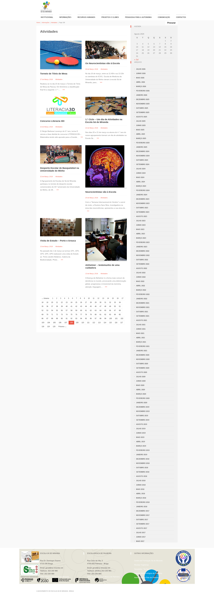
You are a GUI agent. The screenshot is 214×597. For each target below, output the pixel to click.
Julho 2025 (140, 121)
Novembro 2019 (142, 411)
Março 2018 (141, 498)
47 (100, 306)
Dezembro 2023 (142, 199)
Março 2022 (141, 290)
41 (71, 306)
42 (76, 306)
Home (38, 22)
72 (57, 314)
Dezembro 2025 (142, 99)
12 (98, 298)
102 (122, 318)
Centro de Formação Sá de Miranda (148, 561)
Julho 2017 (140, 533)
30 (100, 302)
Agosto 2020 (141, 372)
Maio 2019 (140, 437)
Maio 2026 (140, 78)
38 (57, 306)
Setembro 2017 (142, 524)
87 (47, 318)
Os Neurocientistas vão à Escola (102, 63)
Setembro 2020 (142, 368)
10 (89, 298)
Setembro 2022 (142, 264)
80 (95, 314)
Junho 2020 (141, 381)
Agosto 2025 (141, 117)
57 (66, 310)
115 (110, 322)
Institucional (47, 17)
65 (105, 310)
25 (76, 302)
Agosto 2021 (141, 320)
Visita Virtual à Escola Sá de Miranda (54, 577)
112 (94, 322)
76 (76, 314)
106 (60, 322)
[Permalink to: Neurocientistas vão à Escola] (104, 166)
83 (110, 314)
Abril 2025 (140, 134)
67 (115, 310)
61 (86, 310)
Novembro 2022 (142, 255)
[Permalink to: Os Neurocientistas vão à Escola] (106, 50)
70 (47, 314)
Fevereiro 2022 (142, 294)
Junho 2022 (141, 277)
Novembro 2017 (142, 515)
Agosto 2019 (141, 424)
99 (105, 318)
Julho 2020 (140, 377)
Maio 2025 (140, 130)
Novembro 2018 (142, 463)
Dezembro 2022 (142, 251)
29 (95, 302)
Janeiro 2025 (141, 147)
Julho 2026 (140, 69)
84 (115, 314)
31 (105, 302)
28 (91, 302)
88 (52, 318)
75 (71, 314)
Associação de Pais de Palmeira (146, 577)
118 (43, 326)
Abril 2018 (140, 494)
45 (91, 306)
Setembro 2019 (142, 420)
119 (48, 326)
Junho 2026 (141, 73)
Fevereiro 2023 (142, 242)
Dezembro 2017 (142, 511)
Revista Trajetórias (141, 565)
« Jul (136, 60)
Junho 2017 (141, 537)
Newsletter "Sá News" (142, 569)
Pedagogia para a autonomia (138, 17)
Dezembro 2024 (142, 151)
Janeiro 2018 (141, 507)
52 (42, 310)
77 (81, 314)
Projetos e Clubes (110, 17)
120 (54, 326)
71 (52, 314)
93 (76, 318)
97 (95, 318)
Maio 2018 (140, 489)
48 (105, 306)
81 (100, 314)
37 (52, 306)
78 (86, 314)
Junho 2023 (141, 225)
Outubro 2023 (142, 208)
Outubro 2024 (142, 160)
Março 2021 (141, 342)
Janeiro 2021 (141, 351)
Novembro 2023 (142, 203)
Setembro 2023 (142, 212)
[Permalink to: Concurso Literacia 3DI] (61, 106)
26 (81, 302)
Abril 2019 (140, 442)
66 (110, 310)
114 (105, 322)
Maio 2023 (140, 229)
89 (57, 318)
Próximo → (62, 326)
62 (91, 310)
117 (121, 322)
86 (42, 318)
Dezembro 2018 (142, 459)
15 (113, 298)
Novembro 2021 (142, 307)
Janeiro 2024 (141, 195)
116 (116, 322)
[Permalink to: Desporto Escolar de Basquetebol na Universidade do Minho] (61, 154)
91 (66, 318)
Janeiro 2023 (141, 247)
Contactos (181, 17)
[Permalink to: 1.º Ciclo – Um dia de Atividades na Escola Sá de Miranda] (106, 106)
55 (57, 310)
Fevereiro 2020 (142, 398)
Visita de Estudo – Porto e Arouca (58, 240)
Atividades (54, 22)
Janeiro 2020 (141, 403)
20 (52, 302)
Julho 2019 (140, 429)
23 (66, 302)
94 (81, 318)
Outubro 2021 (142, 312)
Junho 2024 (141, 173)
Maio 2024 (140, 177)
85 (120, 314)
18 (42, 302)
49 (110, 306)
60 (81, 310)
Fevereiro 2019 (142, 450)
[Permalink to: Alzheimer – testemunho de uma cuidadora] (106, 239)
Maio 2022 (140, 281)
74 (66, 314)
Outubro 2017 (142, 520)
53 (47, 310)
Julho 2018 (140, 481)
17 (122, 298)
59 (76, 310)
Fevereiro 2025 (142, 143)
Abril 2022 (140, 286)
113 (99, 322)
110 (82, 322)
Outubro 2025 (142, 108)
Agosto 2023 (141, 216)
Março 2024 (141, 186)
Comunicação (164, 17)
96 (91, 318)
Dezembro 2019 (142, 407)
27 (86, 302)
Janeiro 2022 (141, 299)
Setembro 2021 (142, 316)
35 (42, 306)
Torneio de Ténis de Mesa (53, 73)
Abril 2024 (140, 182)
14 (108, 298)
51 (120, 306)
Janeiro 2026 (141, 95)
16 (118, 298)
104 (48, 322)
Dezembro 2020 (142, 355)
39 (62, 306)
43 (81, 306)
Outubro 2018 (142, 468)
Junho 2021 (141, 329)
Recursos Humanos (86, 17)
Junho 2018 (141, 485)
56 (62, 310)
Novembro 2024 (142, 156)
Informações (65, 17)
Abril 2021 (140, 338)
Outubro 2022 (142, 260)
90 (62, 318)
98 (100, 318)
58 (71, 310)
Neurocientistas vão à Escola (100, 192)
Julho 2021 (140, 325)
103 (43, 322)
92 (71, 318)
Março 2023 (141, 238)
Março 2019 (141, 446)
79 (91, 314)
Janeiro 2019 (141, 455)
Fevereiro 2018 (142, 502)
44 (86, 306)
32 (110, 302)
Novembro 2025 (142, 104)
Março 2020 (141, 394)
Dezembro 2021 (142, 303)
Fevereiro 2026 (142, 91)
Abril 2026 (140, 82)
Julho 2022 (140, 273)
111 (88, 322)
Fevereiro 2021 (142, 346)
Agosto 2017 (141, 528)
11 (93, 298)
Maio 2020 (140, 385)
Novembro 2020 (142, 359)
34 (120, 302)
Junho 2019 (141, 433)
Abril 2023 (140, 234)
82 (105, 314)
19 (47, 302)
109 (77, 322)
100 (110, 318)
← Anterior (45, 298)
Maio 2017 (140, 541)
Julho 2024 (140, 169)
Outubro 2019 (142, 416)
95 (86, 318)
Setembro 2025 (142, 112)
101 (116, 318)
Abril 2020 (140, 390)
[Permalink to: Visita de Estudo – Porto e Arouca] (61, 227)
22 (62, 302)
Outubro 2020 (142, 364)
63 (95, 310)
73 (62, 314)
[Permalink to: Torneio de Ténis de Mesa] (61, 55)
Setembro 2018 (142, 472)
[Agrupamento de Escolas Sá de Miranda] (46, 7)
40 (66, 306)
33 (115, 302)
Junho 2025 (141, 125)
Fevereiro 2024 (142, 190)
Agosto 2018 (141, 476)
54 (52, 310)
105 (54, 322)
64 (100, 310)
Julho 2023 (140, 221)
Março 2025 (141, 138)
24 (71, 302)
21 (57, 302)
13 (103, 298)
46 (95, 306)
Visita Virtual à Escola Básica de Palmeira (103, 577)
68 (120, 310)
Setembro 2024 (142, 164)
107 (65, 322)
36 (47, 306)
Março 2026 (141, 86)
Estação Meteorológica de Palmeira (148, 573)
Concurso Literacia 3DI (52, 121)
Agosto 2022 (141, 268)
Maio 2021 (140, 333)
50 (115, 306)
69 (42, 314)
